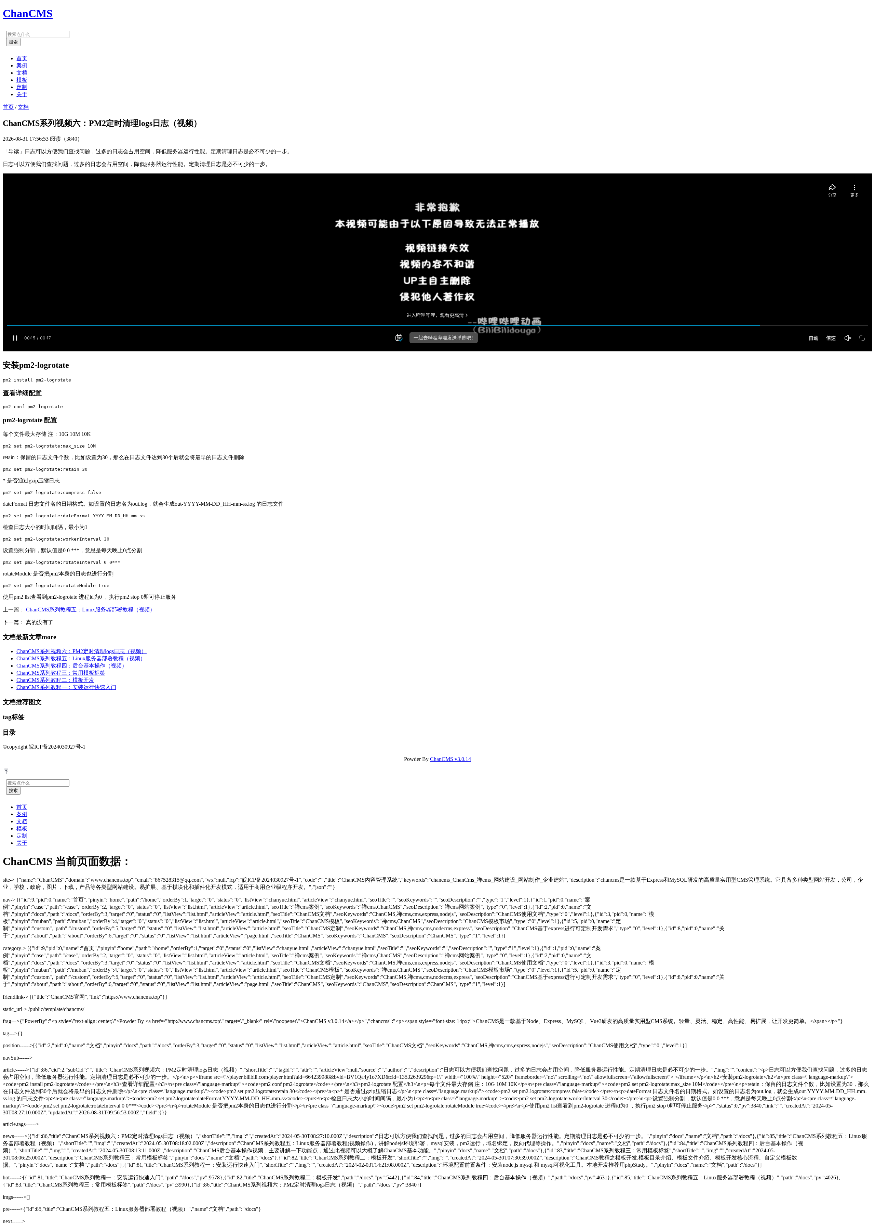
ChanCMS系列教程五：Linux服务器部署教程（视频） (90, 609)
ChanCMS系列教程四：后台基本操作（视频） (71, 666)
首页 (21, 58)
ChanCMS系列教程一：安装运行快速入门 (66, 687)
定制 (21, 87)
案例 (21, 65)
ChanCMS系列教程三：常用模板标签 (60, 673)
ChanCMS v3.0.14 (450, 759)
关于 (21, 94)
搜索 (13, 41)
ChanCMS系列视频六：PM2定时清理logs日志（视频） (81, 651)
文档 (21, 73)
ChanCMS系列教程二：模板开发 (55, 680)
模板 (21, 80)
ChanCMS (28, 13)
